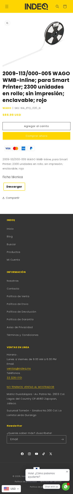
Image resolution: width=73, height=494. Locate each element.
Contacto (13, 288)
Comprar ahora (36, 136)
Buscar (11, 244)
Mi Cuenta (13, 259)
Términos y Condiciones (22, 335)
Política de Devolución (21, 311)
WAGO (7, 108)
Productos (13, 252)
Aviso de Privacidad (20, 327)
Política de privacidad (26, 481)
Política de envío (38, 486)
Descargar (14, 186)
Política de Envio (17, 304)
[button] (7, 6)
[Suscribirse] (62, 439)
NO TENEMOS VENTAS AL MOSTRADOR (30, 387)
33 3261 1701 (14, 377)
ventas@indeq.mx (19, 368)
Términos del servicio (50, 481)
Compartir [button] (12, 198)
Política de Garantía (20, 319)
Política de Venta (18, 296)
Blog (10, 236)
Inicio (10, 228)
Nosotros (13, 280)
